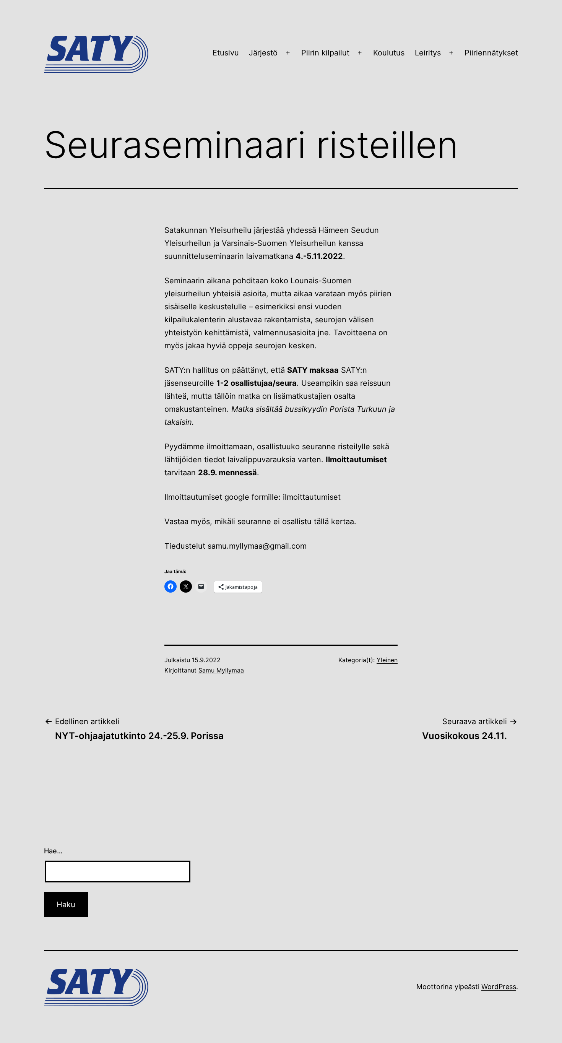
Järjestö (263, 52)
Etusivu (226, 52)
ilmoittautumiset (312, 497)
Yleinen (387, 660)
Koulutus (388, 52)
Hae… (53, 851)
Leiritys (428, 52)
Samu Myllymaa (221, 670)
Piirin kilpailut (325, 52)
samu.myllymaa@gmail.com (257, 546)
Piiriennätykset (491, 52)
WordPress (498, 987)
